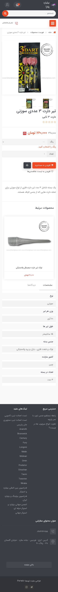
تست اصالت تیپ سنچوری (15, 420)
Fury (25, 442)
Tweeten (23, 479)
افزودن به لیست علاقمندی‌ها (39, 171)
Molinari (23, 456)
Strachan (22, 470)
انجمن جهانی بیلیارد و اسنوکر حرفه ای (17, 506)
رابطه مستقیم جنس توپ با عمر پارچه (44, 417)
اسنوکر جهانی (21, 513)
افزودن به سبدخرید (43, 165)
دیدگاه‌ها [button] (31, 285)
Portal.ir (20, 580)
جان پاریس (22, 424)
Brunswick (22, 433)
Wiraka (24, 483)
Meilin (24, 451)
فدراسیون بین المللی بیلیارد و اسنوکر (15, 489)
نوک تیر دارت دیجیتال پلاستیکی (29, 267)
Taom (24, 474)
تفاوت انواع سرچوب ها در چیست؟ (45, 425)
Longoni (23, 447)
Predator (23, 465)
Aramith (23, 429)
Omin (24, 460)
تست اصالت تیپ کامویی (16, 415)
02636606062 (8, 23)
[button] (17, 5)
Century (23, 438)
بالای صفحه (29, 564)
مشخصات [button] (47, 285)
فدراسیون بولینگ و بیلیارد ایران (16, 498)
